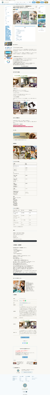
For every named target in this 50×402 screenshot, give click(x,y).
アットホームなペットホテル (20, 30)
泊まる (42, 2)
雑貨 (8, 32)
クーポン (17, 34)
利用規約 (16, 274)
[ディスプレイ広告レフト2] (8, 48)
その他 (6, 23)
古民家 (6, 27)
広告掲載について (36, 0)
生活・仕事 (25, 8)
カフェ (9, 30)
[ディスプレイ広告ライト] (41, 16)
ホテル (22, 8)
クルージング (7, 29)
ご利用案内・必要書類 (19, 39)
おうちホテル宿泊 (18, 32)
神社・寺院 (7, 33)
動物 (10, 40)
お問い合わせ (40, 0)
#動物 (28, 8)
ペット (6, 28)
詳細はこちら (25, 357)
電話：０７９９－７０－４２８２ (19, 68)
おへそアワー (18, 29)
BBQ (6, 34)
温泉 (8, 40)
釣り (8, 27)
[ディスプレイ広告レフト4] (8, 57)
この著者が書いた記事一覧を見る (27, 372)
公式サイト (20, 300)
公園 (9, 33)
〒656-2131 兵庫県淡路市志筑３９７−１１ (24, 302)
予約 (16, 38)
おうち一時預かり (18, 33)
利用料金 (17, 35)
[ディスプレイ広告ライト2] (41, 21)
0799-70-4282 (21, 304)
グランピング (9, 34)
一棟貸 (6, 31)
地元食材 (7, 30)
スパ (8, 35)
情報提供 (33, 0)
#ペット (27, 8)
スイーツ (9, 31)
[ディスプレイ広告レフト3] (8, 53)
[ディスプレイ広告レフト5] (8, 61)
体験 (6, 40)
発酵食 (6, 32)
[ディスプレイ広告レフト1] (8, 44)
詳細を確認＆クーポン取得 (25, 337)
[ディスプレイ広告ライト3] (41, 25)
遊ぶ (38, 2)
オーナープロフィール (19, 40)
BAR (6, 35)
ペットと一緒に (46, 2)
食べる (34, 2)
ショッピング (7, 26)
